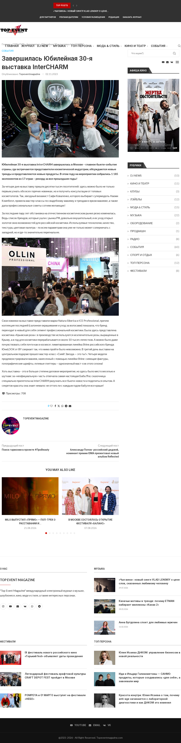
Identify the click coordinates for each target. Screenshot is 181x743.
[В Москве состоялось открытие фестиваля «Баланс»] (90, 496)
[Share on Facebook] (55, 405)
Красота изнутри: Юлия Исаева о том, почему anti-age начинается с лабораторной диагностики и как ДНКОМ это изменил (149, 699)
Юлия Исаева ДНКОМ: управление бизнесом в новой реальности (149, 654)
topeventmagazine (29, 73)
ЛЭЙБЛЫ (154, 199)
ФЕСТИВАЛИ (154, 270)
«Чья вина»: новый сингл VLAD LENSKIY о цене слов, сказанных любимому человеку (149, 581)
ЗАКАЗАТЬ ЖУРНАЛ (132, 17)
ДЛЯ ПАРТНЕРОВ (48, 17)
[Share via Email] (70, 405)
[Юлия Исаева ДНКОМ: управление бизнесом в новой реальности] (104, 658)
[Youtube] (163, 62)
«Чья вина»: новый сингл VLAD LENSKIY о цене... (81, 5)
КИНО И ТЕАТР (135, 46)
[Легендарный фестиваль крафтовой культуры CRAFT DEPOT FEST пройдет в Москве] (10, 679)
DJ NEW (42, 46)
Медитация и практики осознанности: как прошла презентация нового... (98, 11)
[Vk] (171, 62)
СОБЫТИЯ (158, 46)
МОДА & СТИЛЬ (108, 46)
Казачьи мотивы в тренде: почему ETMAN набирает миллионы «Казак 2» (146, 602)
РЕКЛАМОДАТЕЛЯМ (68, 17)
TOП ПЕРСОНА (81, 46)
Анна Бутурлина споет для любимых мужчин (148, 622)
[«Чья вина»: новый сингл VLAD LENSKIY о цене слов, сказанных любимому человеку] (104, 585)
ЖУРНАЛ (27, 46)
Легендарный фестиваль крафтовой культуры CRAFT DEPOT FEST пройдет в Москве (55, 675)
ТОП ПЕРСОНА (154, 262)
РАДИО (154, 239)
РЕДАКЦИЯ (114, 17)
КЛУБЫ (154, 191)
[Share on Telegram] (66, 405)
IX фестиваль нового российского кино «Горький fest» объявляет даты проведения (54, 654)
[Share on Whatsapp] (62, 405)
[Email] (167, 62)
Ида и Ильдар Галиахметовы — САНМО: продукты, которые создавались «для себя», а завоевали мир (149, 677)
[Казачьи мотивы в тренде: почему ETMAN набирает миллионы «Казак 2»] (104, 606)
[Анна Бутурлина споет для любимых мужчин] (104, 628)
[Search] (179, 46)
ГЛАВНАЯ (12, 46)
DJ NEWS (154, 175)
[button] (73, 5)
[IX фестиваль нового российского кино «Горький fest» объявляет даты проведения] (10, 658)
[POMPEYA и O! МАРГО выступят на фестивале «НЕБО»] (10, 700)
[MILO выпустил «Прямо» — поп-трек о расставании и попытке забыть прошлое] (30, 496)
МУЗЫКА (59, 46)
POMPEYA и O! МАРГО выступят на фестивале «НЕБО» (55, 697)
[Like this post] (51, 405)
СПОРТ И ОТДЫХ (154, 254)
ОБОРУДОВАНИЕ (154, 223)
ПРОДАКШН (154, 231)
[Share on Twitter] (58, 405)
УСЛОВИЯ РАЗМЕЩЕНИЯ (93, 17)
